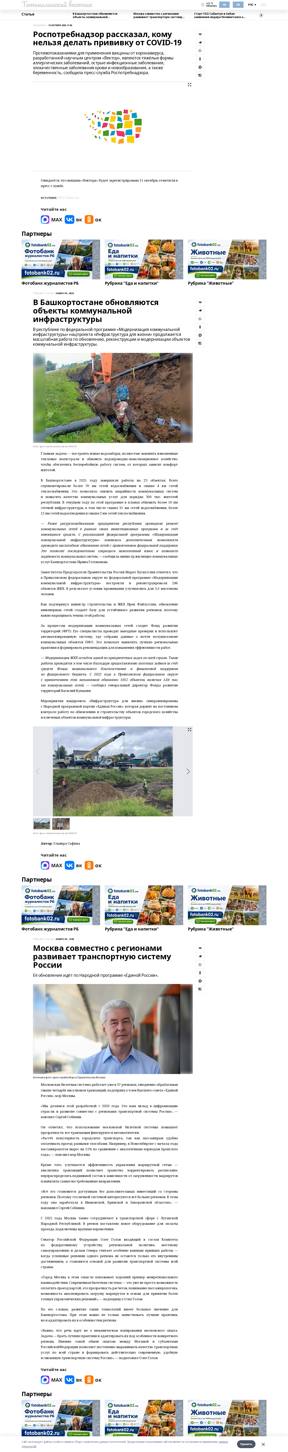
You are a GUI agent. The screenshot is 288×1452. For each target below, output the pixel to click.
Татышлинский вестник (57, 4)
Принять (246, 1444)
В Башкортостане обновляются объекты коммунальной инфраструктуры (95, 15)
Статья (28, 14)
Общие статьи (43, 293)
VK (224, 4)
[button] (188, 771)
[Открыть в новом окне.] (51, 219)
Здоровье (40, 25)
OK (238, 4)
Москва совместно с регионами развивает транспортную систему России (157, 15)
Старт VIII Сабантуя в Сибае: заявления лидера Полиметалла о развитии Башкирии (218, 15)
